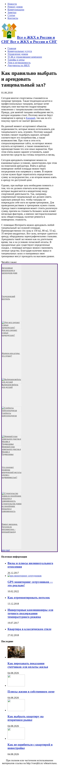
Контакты (13, 18)
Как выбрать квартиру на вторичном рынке (26, 718)
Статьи (11, 15)
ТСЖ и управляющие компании (25, 57)
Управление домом (18, 54)
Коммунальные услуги (20, 51)
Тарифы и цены (16, 59)
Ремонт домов (15, 6)
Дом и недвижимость (19, 62)
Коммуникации (16, 9)
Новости (12, 4)
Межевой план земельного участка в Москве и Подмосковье (11, 450)
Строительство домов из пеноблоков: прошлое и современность (11, 507)
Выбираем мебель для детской (10, 386)
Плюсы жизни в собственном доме (31, 691)
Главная (12, 48)
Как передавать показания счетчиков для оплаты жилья (28, 665)
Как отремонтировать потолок (29, 597)
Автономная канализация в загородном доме (9, 270)
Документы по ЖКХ (19, 65)
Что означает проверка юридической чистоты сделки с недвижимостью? (11, 472)
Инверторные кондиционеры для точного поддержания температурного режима (30, 613)
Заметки (12, 12)
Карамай (30, 118)
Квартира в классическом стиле (29, 629)
